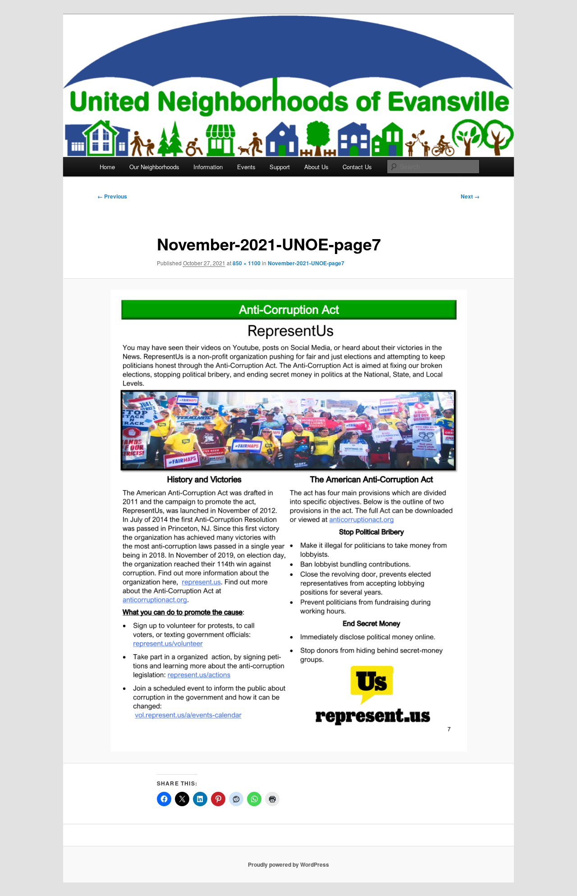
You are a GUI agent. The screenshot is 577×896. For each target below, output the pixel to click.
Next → (470, 196)
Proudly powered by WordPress (288, 864)
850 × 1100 (247, 263)
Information (208, 166)
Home (107, 166)
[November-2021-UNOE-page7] (288, 521)
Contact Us (357, 166)
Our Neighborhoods (154, 166)
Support (280, 166)
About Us (316, 166)
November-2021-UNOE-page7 (306, 263)
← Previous (112, 196)
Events (246, 166)
